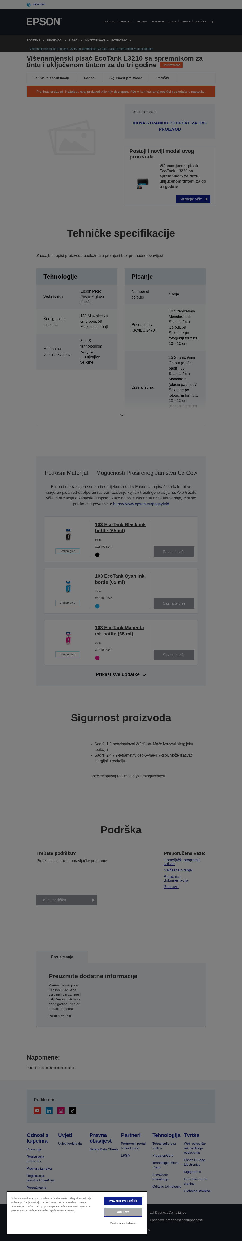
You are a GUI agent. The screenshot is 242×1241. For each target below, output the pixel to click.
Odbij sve (123, 1211)
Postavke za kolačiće (123, 1223)
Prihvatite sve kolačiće (123, 1200)
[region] (77, 1212)
